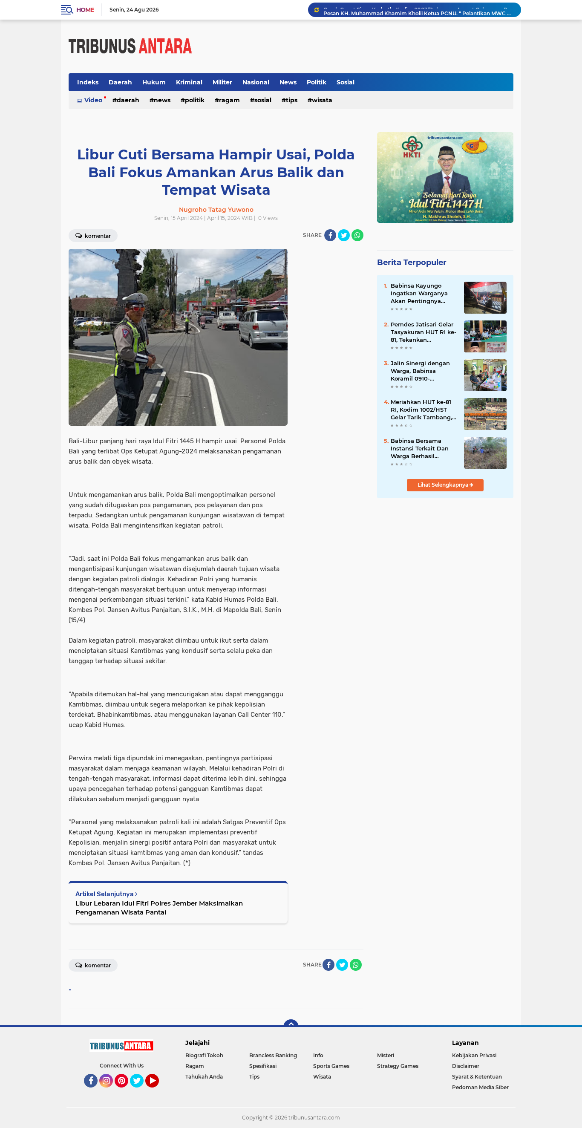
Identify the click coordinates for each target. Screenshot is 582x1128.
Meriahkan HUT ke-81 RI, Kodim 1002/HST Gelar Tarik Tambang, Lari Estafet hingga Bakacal (421, 409)
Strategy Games (397, 1066)
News (288, 82)
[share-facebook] (330, 235)
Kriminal (189, 82)
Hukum (154, 82)
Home (85, 10)
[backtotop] (291, 1027)
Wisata (322, 100)
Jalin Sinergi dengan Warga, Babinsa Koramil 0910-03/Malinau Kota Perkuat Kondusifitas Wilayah (421, 371)
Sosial (345, 82)
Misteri (385, 1055)
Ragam (229, 100)
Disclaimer (465, 1066)
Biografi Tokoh (204, 1055)
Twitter (140, 1091)
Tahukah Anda (204, 1076)
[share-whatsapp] (357, 235)
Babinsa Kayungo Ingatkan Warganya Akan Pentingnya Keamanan (419, 293)
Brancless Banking (273, 1055)
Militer (222, 82)
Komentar (97, 236)
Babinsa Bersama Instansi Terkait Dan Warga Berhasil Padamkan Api (420, 448)
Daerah (120, 82)
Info (318, 1055)
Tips (291, 100)
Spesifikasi (263, 1066)
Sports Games (331, 1066)
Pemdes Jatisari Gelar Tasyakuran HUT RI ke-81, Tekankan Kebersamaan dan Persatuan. (423, 332)
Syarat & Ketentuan (477, 1076)
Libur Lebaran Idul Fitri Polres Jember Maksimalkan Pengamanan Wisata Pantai (159, 907)
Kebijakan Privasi (474, 1055)
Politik (316, 82)
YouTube (157, 1091)
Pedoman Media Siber (480, 1087)
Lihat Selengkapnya (444, 485)
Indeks (87, 82)
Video (93, 100)
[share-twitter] (344, 235)
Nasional (255, 82)
